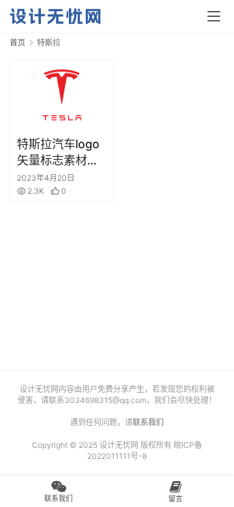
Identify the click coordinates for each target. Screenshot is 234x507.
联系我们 (148, 422)
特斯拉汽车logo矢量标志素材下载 (58, 152)
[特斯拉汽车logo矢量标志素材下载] (61, 94)
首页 (17, 42)
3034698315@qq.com (105, 400)
